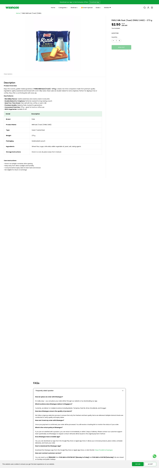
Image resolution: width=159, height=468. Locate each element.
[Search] (144, 7)
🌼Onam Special (86, 8)
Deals (98, 8)
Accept (150, 464)
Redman (74, 8)
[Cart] (152, 7)
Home (53, 8)
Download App (94, 2)
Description (8, 74)
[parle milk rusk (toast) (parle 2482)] (53, 43)
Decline (137, 464)
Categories (62, 8)
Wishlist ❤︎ (107, 8)
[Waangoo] (12, 7)
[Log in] (148, 7)
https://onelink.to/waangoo (104, 450)
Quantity (114, 37)
